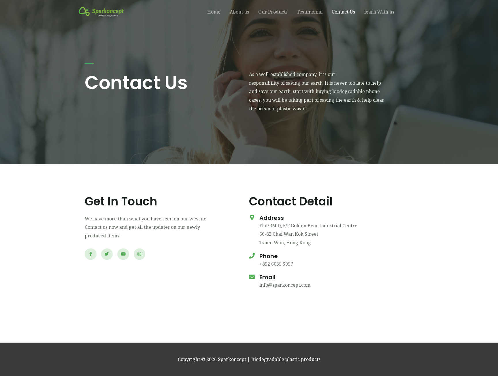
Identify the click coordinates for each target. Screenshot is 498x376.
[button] (410, 11)
